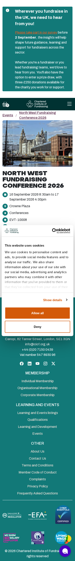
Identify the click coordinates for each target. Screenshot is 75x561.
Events (7, 115)
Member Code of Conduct (38, 472)
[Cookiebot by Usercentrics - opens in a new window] (53, 231)
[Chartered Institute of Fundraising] (38, 104)
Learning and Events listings (37, 413)
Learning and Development (37, 426)
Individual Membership (37, 381)
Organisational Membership (38, 388)
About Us (37, 451)
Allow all (37, 313)
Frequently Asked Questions (37, 493)
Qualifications (38, 419)
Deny (37, 326)
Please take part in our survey (36, 32)
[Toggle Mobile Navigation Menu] (69, 104)
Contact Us (37, 458)
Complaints (37, 479)
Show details (52, 300)
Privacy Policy (37, 486)
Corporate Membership (38, 395)
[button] (65, 551)
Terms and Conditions (37, 465)
